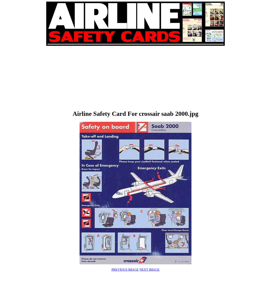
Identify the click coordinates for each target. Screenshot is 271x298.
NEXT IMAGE (149, 269)
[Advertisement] (91, 77)
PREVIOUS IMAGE (125, 269)
